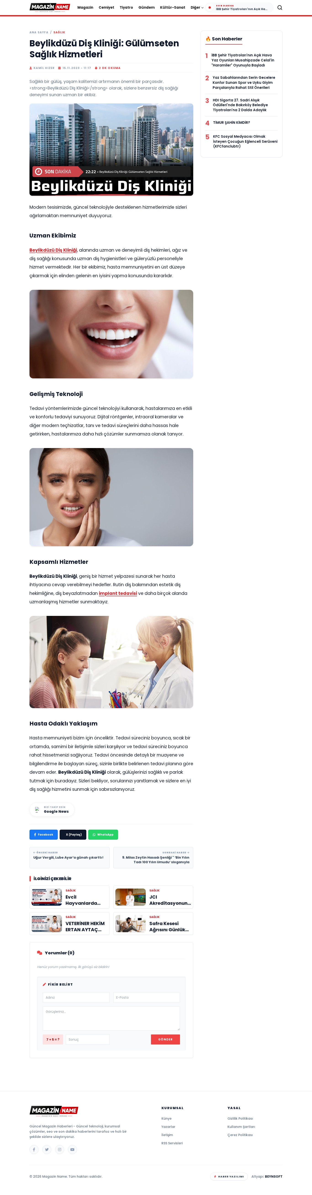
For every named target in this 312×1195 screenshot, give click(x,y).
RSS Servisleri (172, 1143)
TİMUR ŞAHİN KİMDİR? (231, 122)
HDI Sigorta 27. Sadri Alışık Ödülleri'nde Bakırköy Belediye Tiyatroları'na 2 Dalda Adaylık (240, 105)
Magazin (85, 7)
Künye (166, 1118)
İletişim (167, 1135)
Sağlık (59, 32)
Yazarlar (168, 1126)
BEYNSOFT (274, 1176)
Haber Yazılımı (231, 1176)
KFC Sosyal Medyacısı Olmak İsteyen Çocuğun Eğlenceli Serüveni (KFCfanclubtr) (245, 141)
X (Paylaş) (74, 834)
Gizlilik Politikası (240, 1118)
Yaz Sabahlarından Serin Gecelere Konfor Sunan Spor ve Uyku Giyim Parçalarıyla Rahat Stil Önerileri (244, 82)
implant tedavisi (118, 593)
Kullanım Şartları (241, 1126)
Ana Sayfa (38, 32)
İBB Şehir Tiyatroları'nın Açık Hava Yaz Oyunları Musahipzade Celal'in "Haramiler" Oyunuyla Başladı (243, 60)
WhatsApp (105, 834)
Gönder (165, 1039)
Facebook (45, 834)
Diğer (195, 7)
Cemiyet (106, 7)
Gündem (146, 7)
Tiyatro (126, 7)
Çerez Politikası (240, 1135)
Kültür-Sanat (172, 7)
